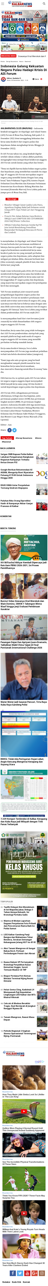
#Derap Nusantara (24, 438)
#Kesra (38, 438)
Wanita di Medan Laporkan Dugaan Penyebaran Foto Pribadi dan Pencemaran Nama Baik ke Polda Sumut (20, 924)
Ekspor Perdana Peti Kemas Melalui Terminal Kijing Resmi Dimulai (18, 978)
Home (3, 61)
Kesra (21, 61)
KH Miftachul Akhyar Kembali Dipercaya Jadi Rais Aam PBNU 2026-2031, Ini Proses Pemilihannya (24, 565)
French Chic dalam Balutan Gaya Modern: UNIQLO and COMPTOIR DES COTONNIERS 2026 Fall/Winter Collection (23, 218)
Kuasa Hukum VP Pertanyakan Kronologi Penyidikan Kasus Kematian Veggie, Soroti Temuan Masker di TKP (18, 966)
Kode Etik (16, 1282)
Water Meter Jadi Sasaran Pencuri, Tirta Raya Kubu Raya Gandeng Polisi (24, 703)
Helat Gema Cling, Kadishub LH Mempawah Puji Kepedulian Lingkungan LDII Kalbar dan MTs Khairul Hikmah (20, 993)
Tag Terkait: (7, 438)
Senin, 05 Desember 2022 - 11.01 (17, 80)
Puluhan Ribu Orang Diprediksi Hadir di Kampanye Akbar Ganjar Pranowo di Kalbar (17, 503)
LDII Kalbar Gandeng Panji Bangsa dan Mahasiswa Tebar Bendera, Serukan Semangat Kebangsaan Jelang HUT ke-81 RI (20, 938)
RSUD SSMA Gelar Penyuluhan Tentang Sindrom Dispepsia (15, 486)
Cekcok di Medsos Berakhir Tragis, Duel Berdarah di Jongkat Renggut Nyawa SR (20, 1006)
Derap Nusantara (12, 61)
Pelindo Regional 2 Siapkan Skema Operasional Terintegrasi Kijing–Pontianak (20, 1033)
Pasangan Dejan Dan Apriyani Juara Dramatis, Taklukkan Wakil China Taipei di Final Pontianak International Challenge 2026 (24, 645)
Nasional (28, 61)
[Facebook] (9, 430)
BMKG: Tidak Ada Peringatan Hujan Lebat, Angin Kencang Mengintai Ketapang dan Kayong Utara (22, 762)
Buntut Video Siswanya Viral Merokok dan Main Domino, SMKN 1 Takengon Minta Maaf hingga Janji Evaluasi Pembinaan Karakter (22, 605)
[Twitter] (14, 430)
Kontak (26, 1282)
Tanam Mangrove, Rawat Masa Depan (19, 1018)
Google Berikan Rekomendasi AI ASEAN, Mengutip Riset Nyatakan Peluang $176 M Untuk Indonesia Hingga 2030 (17, 473)
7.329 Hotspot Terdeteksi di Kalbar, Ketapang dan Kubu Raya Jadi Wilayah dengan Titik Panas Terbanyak (24, 821)
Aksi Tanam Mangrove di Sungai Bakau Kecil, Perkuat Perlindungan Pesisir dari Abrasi (19, 951)
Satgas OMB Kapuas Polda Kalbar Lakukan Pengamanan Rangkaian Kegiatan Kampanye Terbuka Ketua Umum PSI (17, 458)
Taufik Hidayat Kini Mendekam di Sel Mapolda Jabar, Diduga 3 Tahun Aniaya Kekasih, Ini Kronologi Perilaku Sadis (19, 911)
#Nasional (6, 442)
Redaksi (6, 1282)
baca (36, 79)
